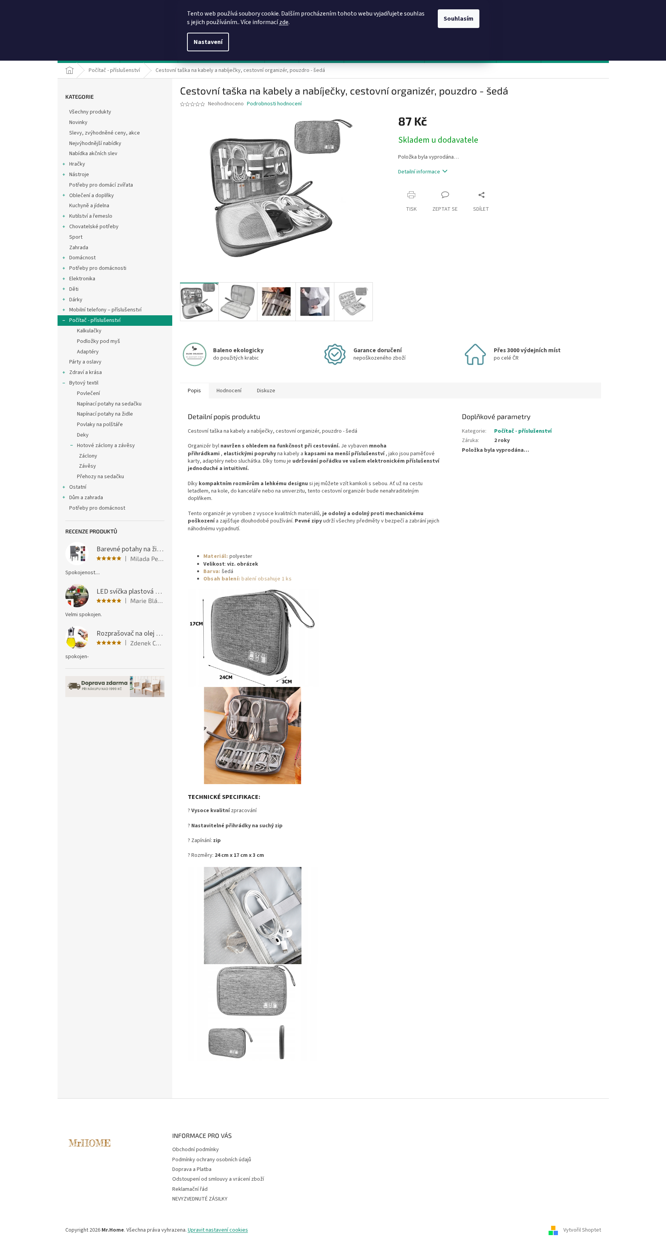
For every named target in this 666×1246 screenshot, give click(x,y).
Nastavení (208, 42)
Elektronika (82, 279)
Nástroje (79, 174)
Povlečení (88, 393)
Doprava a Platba (192, 1169)
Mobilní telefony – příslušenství (105, 310)
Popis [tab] (194, 391)
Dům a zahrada (86, 498)
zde (283, 22)
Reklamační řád (190, 1189)
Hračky (77, 164)
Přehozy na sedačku (100, 477)
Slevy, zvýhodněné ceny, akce (104, 133)
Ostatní (77, 487)
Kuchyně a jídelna (89, 206)
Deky (83, 435)
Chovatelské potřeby (94, 227)
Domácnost (82, 258)
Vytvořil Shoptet (582, 1230)
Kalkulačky (89, 331)
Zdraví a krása (85, 372)
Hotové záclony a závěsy (106, 445)
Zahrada (78, 248)
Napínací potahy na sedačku (109, 404)
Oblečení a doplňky (91, 195)
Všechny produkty (90, 112)
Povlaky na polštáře (100, 424)
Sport (75, 237)
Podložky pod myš (98, 341)
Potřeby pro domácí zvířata (101, 185)
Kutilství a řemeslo (90, 216)
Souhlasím (459, 18)
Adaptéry (88, 352)
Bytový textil (83, 383)
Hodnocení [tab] (229, 391)
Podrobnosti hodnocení (274, 104)
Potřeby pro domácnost (97, 508)
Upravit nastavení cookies (218, 1230)
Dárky (75, 300)
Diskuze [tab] (266, 391)
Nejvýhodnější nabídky (95, 143)
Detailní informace (419, 172)
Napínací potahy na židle (105, 414)
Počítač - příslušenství (95, 320)
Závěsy (87, 466)
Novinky (78, 122)
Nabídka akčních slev (93, 153)
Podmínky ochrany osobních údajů (211, 1160)
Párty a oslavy (85, 362)
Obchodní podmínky (195, 1149)
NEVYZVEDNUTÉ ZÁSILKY (199, 1199)
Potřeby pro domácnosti (97, 268)
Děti (74, 289)
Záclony (88, 456)
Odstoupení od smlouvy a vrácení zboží (218, 1179)
